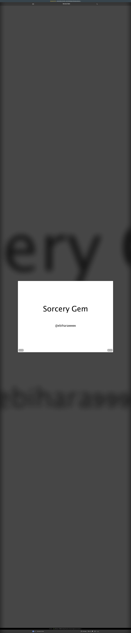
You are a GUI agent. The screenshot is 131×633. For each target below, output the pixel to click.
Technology (84, 631)
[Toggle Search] (97, 4)
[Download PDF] (98, 631)
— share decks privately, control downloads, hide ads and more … (65, 1)
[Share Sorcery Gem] (92, 631)
